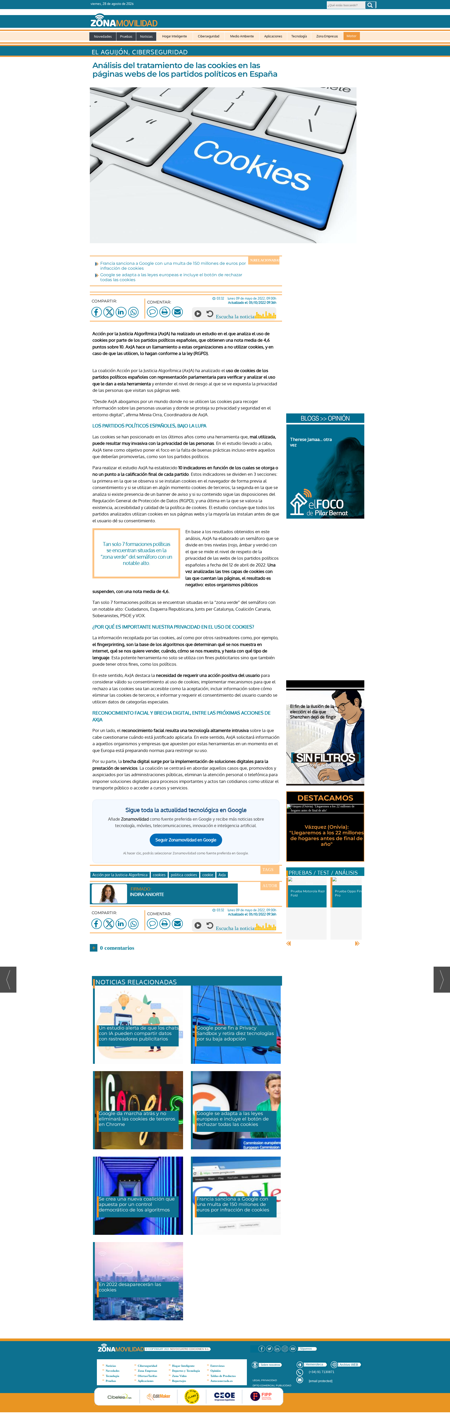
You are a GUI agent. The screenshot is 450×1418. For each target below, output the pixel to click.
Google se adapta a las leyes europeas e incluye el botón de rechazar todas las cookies (233, 1119)
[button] (370, 5)
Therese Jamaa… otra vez (311, 442)
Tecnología (299, 36)
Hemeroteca (314, 1364)
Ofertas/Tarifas (147, 1375)
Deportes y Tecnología (186, 1370)
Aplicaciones (273, 36)
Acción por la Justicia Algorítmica (120, 875)
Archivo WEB (349, 1365)
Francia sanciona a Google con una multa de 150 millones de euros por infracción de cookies (233, 1204)
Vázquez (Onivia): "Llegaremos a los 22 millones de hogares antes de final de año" (326, 835)
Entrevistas (217, 1365)
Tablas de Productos (223, 1375)
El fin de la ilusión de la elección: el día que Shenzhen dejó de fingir (313, 711)
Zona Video (179, 1375)
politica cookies (184, 875)
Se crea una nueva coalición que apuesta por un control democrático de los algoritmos (137, 1204)
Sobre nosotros (270, 1364)
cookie (207, 875)
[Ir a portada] (224, 19)
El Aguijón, (112, 52)
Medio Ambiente (242, 36)
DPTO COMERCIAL (264, 1385)
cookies (159, 875)
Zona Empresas (327, 36)
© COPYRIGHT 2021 (158, 1349)
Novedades (103, 36)
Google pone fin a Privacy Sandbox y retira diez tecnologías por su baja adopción (235, 1033)
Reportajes (179, 1380)
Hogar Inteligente (174, 36)
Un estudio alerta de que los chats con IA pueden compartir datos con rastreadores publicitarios (139, 1033)
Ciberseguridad (208, 36)
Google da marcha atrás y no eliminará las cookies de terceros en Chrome (137, 1119)
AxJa (222, 875)
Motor (352, 36)
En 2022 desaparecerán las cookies (130, 1287)
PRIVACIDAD (269, 1380)
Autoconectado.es (221, 1380)
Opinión (215, 1370)
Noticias (146, 36)
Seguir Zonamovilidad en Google (185, 839)
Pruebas (126, 36)
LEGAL (256, 1380)
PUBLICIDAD (283, 1385)
